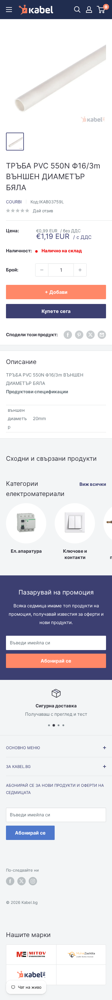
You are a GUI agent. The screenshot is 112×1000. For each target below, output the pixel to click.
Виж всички (92, 484)
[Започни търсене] (77, 9)
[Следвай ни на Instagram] (33, 881)
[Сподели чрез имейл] (102, 334)
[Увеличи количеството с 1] (80, 270)
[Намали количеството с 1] (42, 270)
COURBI (14, 201)
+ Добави (56, 292)
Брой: (12, 270)
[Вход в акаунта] (89, 9)
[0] (101, 9)
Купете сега (56, 311)
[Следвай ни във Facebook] (68, 334)
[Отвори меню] (9, 9)
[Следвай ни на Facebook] (10, 881)
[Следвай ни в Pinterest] (79, 334)
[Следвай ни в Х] (90, 334)
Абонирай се (56, 661)
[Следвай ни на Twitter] (21, 881)
